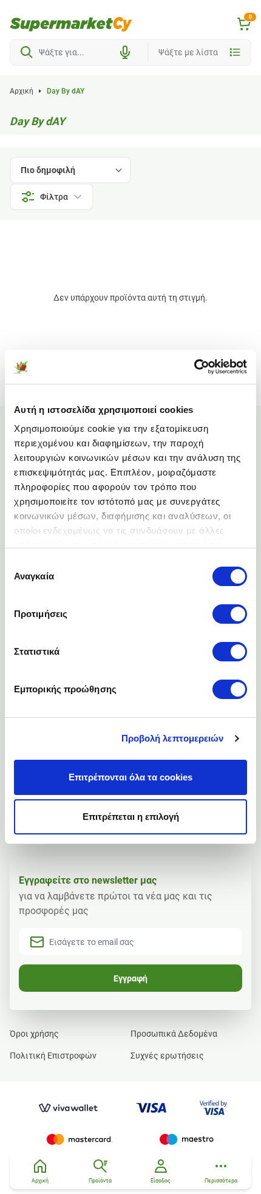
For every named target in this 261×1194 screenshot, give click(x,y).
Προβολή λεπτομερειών (172, 738)
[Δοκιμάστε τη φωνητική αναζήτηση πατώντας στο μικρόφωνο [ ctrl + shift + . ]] (125, 52)
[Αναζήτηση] (26, 52)
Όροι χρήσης (34, 1034)
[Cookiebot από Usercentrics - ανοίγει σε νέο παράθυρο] (194, 367)
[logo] (71, 24)
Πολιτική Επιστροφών (53, 1055)
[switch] (229, 614)
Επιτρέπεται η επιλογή (131, 816)
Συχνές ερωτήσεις (167, 1055)
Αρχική (21, 91)
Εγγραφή (130, 978)
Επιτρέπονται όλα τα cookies (130, 777)
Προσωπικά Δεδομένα (173, 1034)
